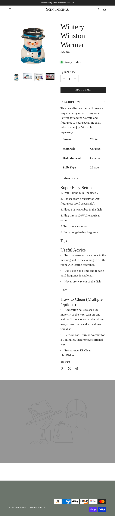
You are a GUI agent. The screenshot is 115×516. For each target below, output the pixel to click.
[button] (11, 46)
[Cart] (104, 9)
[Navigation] (10, 9)
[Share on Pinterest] (76, 369)
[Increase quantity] (75, 78)
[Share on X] (69, 369)
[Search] (98, 9)
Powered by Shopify (37, 507)
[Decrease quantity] (64, 78)
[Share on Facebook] (62, 369)
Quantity (68, 72)
